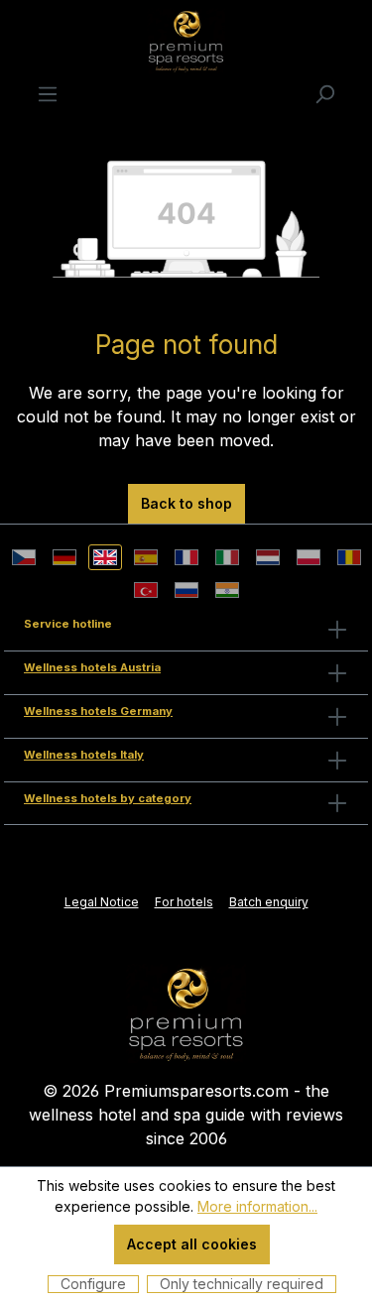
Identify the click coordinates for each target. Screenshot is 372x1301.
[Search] (324, 93)
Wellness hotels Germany (98, 711)
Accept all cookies (192, 1244)
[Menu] (47, 93)
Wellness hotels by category (107, 798)
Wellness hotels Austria (92, 667)
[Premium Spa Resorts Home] (186, 1012)
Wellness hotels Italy (84, 755)
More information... (257, 1206)
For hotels (184, 901)
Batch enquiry (269, 901)
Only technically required (241, 1283)
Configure (93, 1283)
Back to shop (186, 503)
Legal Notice (101, 901)
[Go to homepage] (186, 40)
